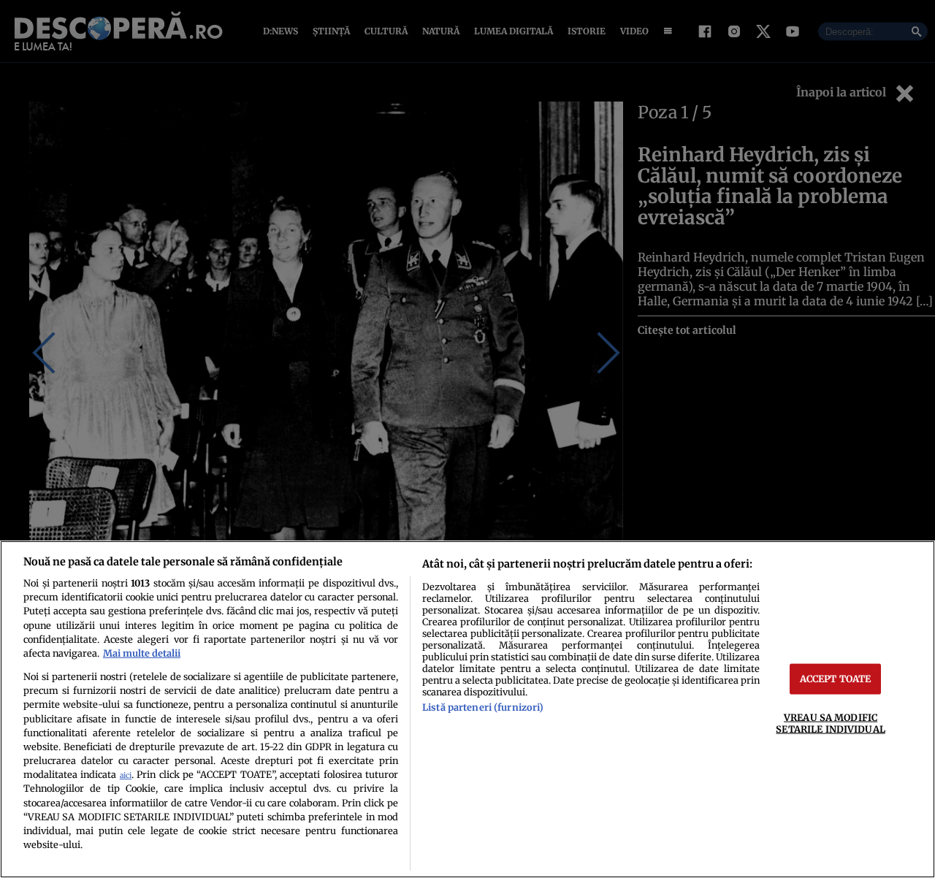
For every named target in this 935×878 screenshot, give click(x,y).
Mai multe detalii (141, 653)
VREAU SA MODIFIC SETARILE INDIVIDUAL (830, 722)
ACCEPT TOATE (835, 678)
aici (125, 775)
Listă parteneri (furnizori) (482, 707)
